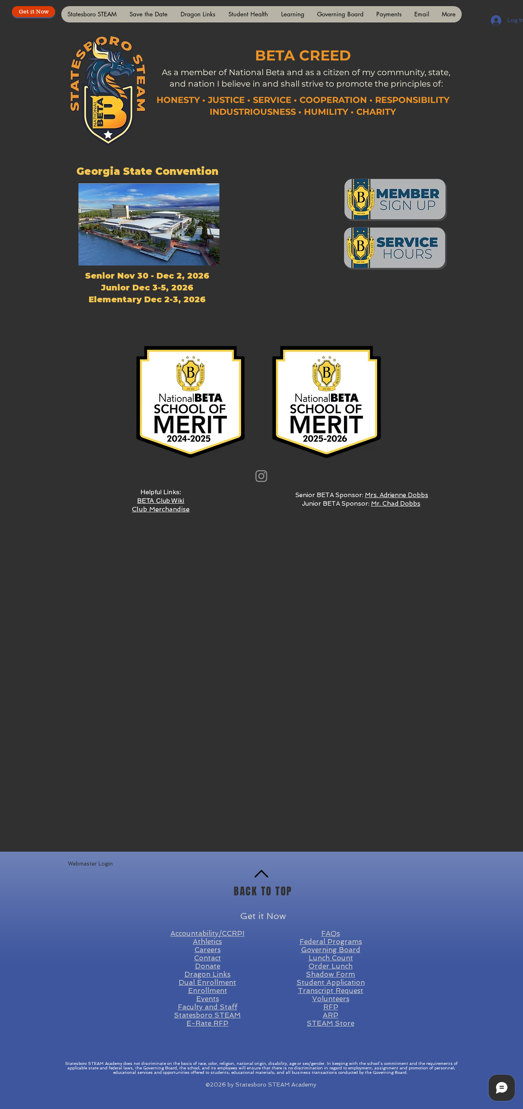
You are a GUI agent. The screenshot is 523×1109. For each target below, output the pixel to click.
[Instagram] (261, 476)
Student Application (331, 982)
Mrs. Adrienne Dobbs (396, 495)
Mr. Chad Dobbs (395, 503)
